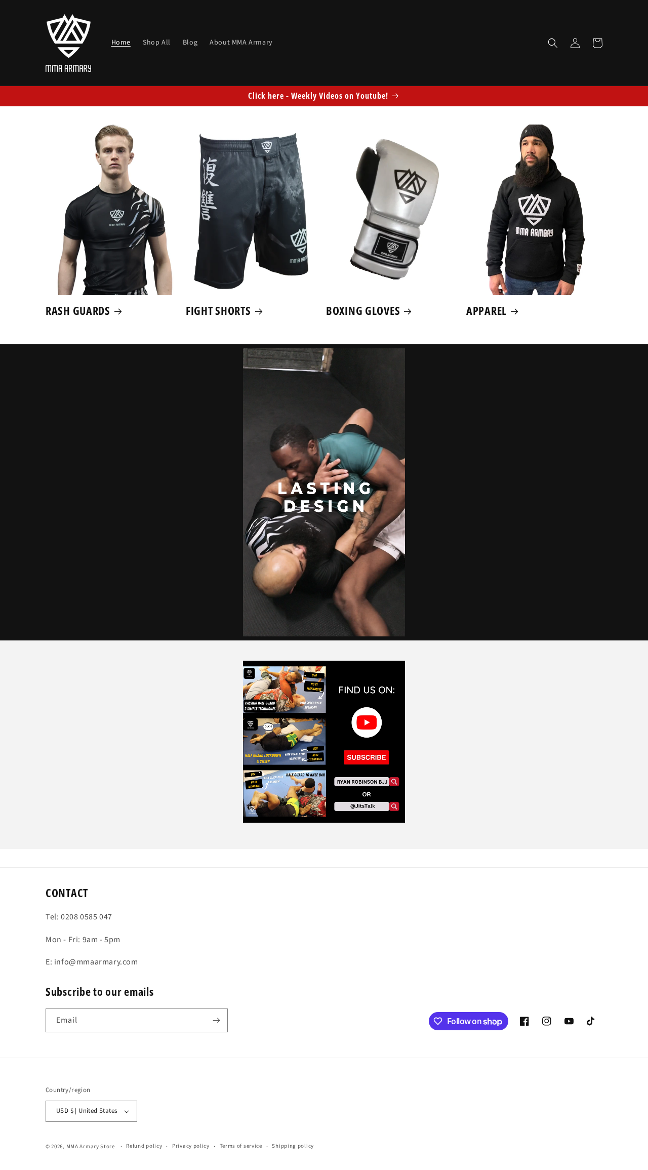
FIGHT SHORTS (218, 310)
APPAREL (486, 310)
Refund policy (144, 1146)
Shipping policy (293, 1146)
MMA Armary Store (90, 1146)
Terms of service (241, 1146)
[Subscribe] (216, 1020)
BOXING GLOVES (363, 310)
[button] (553, 43)
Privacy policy (191, 1146)
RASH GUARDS (78, 310)
